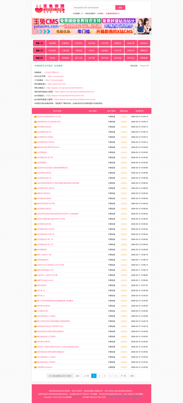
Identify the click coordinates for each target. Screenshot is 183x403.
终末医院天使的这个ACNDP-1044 (50, 326)
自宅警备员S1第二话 (45, 244)
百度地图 (110, 397)
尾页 (132, 376)
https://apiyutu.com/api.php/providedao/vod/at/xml (74, 91)
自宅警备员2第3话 (44, 208)
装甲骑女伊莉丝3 (43, 341)
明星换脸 (143, 58)
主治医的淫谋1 (43, 311)
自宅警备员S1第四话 (45, 137)
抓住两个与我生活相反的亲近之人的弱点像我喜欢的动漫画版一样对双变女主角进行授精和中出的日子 (56, 347)
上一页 (86, 376)
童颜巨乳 (117, 43)
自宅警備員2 (42, 152)
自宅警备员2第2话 (44, 172)
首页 (77, 376)
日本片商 (117, 50)
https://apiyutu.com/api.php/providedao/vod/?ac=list (75, 99)
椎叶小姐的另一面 (44, 254)
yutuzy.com (76, 397)
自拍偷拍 (104, 50)
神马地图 (118, 397)
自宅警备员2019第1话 (45, 234)
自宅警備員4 (42, 249)
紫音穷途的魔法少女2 (45, 270)
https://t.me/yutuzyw (55, 76)
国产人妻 (78, 58)
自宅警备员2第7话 (44, 132)
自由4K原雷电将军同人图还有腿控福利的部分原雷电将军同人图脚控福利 (56, 183)
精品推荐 (52, 43)
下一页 (123, 376)
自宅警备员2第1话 (44, 178)
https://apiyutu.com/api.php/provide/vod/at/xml (65, 87)
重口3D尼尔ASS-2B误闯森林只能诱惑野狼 (53, 321)
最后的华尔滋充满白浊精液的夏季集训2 (52, 167)
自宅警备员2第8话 (44, 198)
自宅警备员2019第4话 (45, 188)
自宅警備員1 (42, 162)
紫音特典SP (41, 285)
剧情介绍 (130, 50)
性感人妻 (130, 43)
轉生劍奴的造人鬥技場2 (46, 336)
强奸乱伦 (143, 43)
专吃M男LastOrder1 (45, 367)
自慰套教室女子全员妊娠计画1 (49, 121)
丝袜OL (92, 50)
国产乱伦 (130, 58)
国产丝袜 (104, 58)
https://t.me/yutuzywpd (54, 80)
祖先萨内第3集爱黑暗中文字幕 (49, 116)
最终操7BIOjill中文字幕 (46, 203)
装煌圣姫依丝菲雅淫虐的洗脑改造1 (50, 331)
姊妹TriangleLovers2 (45, 280)
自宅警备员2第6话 (44, 224)
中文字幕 (104, 43)
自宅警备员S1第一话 (45, 239)
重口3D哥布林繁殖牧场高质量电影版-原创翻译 (55, 300)
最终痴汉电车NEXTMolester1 (48, 147)
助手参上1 (41, 295)
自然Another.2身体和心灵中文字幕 (50, 265)
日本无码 (91, 43)
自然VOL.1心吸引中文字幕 (47, 275)
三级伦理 (65, 50)
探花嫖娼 (65, 58)
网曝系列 (143, 50)
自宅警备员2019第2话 (45, 229)
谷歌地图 (135, 397)
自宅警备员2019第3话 (45, 142)
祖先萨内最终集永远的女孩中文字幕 (51, 218)
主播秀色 (65, 43)
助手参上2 (41, 290)
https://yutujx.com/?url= (57, 84)
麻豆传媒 (117, 58)
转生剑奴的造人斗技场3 (46, 357)
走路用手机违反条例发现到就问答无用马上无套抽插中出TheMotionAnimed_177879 (56, 214)
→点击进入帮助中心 (51, 72)
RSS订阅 (127, 397)
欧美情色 (52, 50)
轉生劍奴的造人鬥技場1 (46, 362)
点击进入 (124, 116)
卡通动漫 (78, 50)
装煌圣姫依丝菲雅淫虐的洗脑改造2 (50, 351)
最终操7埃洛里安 (43, 193)
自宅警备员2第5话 (44, 126)
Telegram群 (144, 65)
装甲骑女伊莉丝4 (43, 305)
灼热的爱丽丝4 (43, 259)
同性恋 (52, 58)
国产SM (92, 58)
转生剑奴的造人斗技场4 (46, 316)
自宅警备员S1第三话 (45, 157)
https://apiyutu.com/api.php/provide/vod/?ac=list (65, 95)
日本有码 (78, 43)
